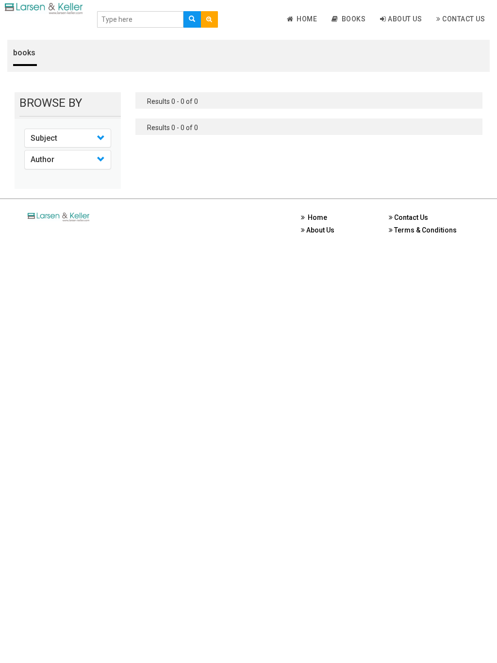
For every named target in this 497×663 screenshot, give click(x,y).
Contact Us (463, 19)
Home (305, 19)
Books (352, 19)
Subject (44, 138)
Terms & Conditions (425, 230)
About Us (404, 19)
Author (42, 159)
